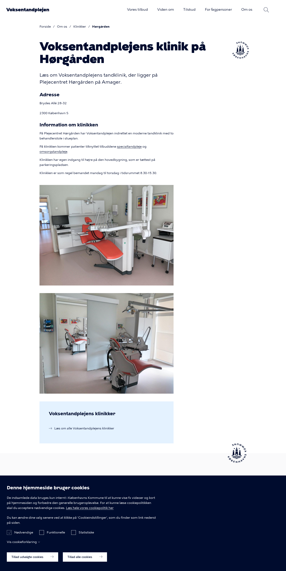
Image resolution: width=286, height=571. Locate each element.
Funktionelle (56, 532)
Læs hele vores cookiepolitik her (90, 508)
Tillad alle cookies (80, 557)
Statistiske (86, 532)
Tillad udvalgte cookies (27, 557)
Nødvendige (23, 532)
